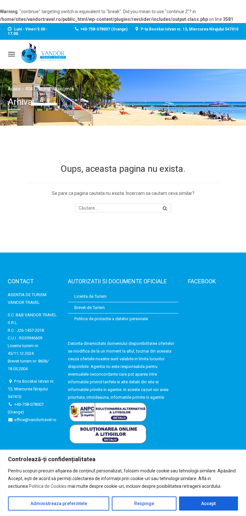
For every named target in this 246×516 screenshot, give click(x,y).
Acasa (14, 88)
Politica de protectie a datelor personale (111, 318)
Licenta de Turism (90, 296)
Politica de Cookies (48, 486)
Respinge (144, 503)
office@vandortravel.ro (34, 419)
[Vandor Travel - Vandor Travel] (43, 53)
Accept (208, 503)
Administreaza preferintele (58, 503)
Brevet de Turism (89, 307)
